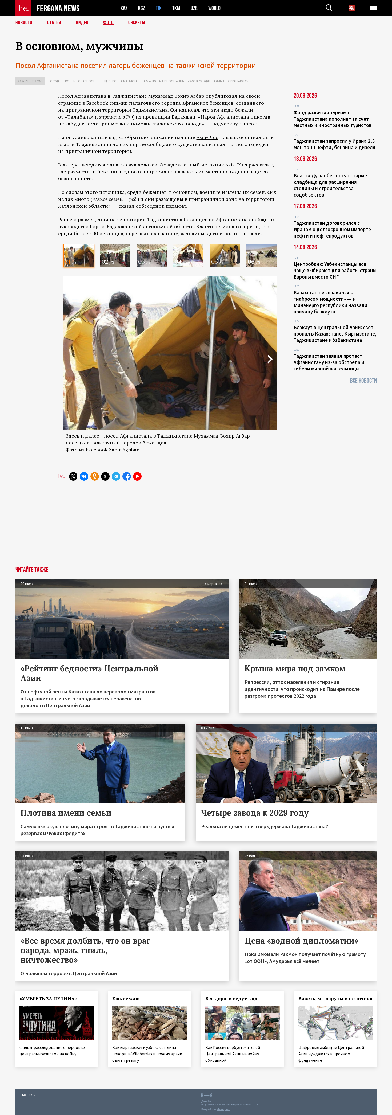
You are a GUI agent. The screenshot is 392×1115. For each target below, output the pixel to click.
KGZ (141, 8)
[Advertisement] (167, 526)
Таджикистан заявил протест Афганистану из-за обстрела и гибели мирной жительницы (329, 362)
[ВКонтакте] (84, 476)
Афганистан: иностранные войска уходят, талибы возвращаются (196, 81)
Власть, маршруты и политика (335, 999)
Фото (108, 22)
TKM (176, 8)
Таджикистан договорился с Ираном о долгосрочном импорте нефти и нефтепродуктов (332, 229)
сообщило (261, 220)
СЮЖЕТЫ (136, 22)
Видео (82, 22)
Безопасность (84, 81)
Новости (24, 22)
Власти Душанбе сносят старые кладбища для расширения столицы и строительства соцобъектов (330, 185)
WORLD (214, 8)
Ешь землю (125, 999)
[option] (78, 255)
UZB (194, 8)
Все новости (363, 381)
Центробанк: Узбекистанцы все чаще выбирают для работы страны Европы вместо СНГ (335, 270)
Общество (108, 81)
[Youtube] (137, 476)
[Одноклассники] (94, 476)
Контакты (29, 1095)
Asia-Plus (207, 137)
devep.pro (223, 1109)
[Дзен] (105, 476)
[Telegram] (116, 476)
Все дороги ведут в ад (231, 999)
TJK (159, 8)
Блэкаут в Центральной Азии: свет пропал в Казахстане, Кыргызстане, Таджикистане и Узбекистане (335, 333)
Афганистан (130, 81)
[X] (73, 476)
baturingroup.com (237, 1104)
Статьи (54, 22)
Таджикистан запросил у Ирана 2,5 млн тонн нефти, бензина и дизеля (334, 144)
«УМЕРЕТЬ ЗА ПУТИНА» (48, 999)
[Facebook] (126, 476)
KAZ (124, 8)
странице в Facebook (83, 103)
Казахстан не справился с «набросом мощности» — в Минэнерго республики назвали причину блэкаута (330, 302)
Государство (59, 81)
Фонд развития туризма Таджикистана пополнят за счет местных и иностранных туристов (333, 118)
